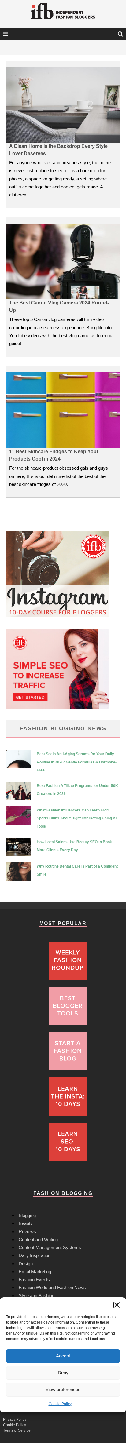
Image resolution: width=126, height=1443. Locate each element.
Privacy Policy (14, 1419)
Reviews (27, 1231)
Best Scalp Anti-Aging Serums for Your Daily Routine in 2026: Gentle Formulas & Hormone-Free (77, 762)
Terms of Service (17, 1430)
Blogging (27, 1215)
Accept (63, 1355)
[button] (117, 1305)
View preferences (63, 1389)
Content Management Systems (50, 1247)
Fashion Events (34, 1279)
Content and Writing (38, 1239)
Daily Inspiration (34, 1255)
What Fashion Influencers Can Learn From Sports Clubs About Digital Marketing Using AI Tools (77, 818)
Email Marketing (35, 1271)
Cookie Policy (60, 1404)
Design (26, 1263)
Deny (63, 1372)
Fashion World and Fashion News (52, 1287)
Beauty (26, 1223)
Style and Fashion (36, 1295)
